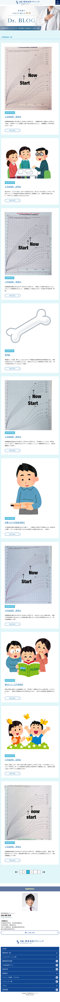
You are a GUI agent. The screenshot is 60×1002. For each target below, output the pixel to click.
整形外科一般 (6, 953)
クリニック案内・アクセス (10, 977)
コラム (4, 985)
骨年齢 (7, 355)
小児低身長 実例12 (13, 611)
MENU (57, 3)
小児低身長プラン (8, 965)
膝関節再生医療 (7, 961)
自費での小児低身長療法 (15, 522)
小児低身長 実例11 (13, 847)
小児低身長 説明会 (13, 187)
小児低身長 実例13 (13, 437)
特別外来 (5, 969)
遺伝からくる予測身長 (14, 684)
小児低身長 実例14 (13, 282)
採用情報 (5, 989)
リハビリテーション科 (9, 957)
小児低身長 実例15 (13, 117)
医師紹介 (5, 973)
